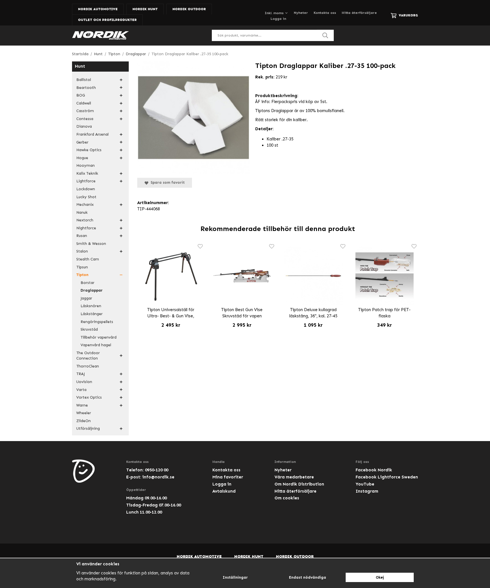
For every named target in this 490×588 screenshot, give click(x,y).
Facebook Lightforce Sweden (387, 477)
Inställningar (235, 577)
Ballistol (83, 79)
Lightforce (86, 181)
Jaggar (86, 298)
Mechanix (85, 204)
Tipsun (82, 267)
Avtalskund (224, 491)
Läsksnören (91, 305)
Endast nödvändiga (307, 577)
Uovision (84, 381)
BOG (80, 95)
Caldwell (83, 103)
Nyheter (301, 13)
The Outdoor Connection (88, 355)
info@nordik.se (158, 477)
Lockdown (85, 189)
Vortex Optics (89, 397)
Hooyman (85, 165)
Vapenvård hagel (96, 345)
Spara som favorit (166, 182)
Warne (82, 405)
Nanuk (82, 212)
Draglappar (92, 290)
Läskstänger (92, 313)
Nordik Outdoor (189, 9)
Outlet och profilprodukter (107, 20)
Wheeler (83, 412)
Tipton (82, 274)
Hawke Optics (89, 149)
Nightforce (86, 228)
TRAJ (80, 373)
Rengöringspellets (97, 321)
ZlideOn (83, 420)
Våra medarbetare (294, 477)
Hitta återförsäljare (359, 13)
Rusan (81, 235)
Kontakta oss (325, 13)
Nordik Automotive (98, 9)
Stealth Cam (87, 259)
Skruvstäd (89, 329)
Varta (81, 389)
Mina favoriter (227, 477)
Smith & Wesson (91, 243)
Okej (380, 577)
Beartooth (86, 87)
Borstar (87, 282)
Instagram (367, 491)
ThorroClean (87, 366)
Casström (85, 110)
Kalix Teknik (87, 173)
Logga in (278, 19)
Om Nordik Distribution (299, 484)
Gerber (82, 142)
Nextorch (84, 220)
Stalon (82, 251)
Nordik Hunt (145, 9)
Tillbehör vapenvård (99, 337)
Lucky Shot (86, 196)
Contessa (84, 118)
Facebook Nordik (374, 469)
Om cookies (286, 498)
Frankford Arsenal (92, 134)
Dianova (84, 126)
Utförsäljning (88, 428)
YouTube (365, 484)
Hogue (82, 157)
